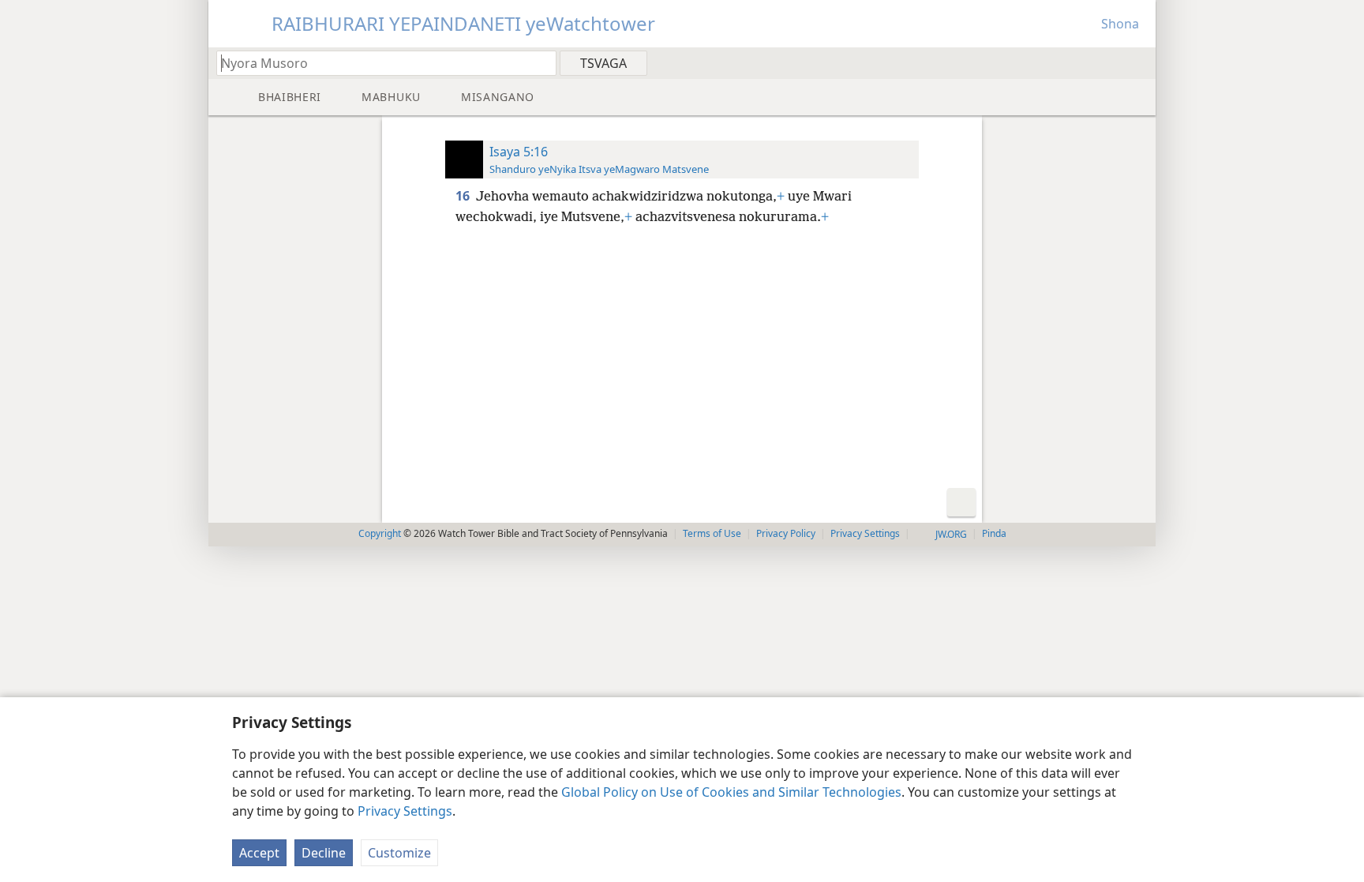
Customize (399, 852)
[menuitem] (1138, 62)
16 (464, 196)
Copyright (379, 533)
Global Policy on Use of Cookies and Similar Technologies (731, 792)
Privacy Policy (785, 533)
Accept (259, 852)
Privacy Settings (405, 811)
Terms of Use (712, 533)
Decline (324, 852)
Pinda (994, 533)
